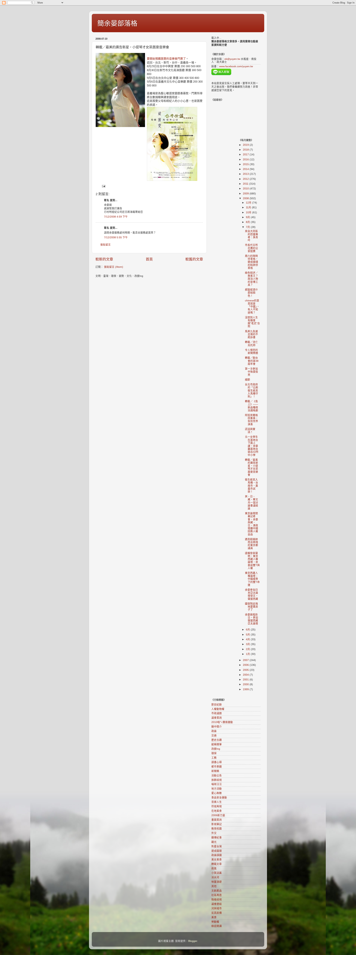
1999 (246, 689)
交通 (214, 735)
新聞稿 (215, 771)
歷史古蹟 (216, 740)
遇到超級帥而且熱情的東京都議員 (251, 544)
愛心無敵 (216, 793)
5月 (248, 634)
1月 (248, 654)
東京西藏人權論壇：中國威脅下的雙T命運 (252, 579)
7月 (248, 227)
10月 (249, 212)
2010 (246, 188)
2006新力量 (218, 815)
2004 (246, 674)
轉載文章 (216, 864)
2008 (246, 198)
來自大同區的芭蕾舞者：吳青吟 (251, 236)
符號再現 (216, 806)
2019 (246, 144)
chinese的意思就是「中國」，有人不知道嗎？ (252, 306)
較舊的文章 (194, 259)
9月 (248, 217)
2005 (246, 670)
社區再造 (216, 895)
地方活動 (216, 788)
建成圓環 (216, 850)
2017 (246, 154)
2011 (246, 183)
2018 (246, 149)
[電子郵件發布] (103, 186)
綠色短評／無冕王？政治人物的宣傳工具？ (251, 278)
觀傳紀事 (216, 837)
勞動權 (215, 921)
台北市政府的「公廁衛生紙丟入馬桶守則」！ (251, 390)
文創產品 (216, 890)
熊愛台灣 (216, 846)
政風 (214, 868)
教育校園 (216, 828)
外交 (214, 833)
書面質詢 (216, 819)
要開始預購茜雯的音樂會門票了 (166, 58)
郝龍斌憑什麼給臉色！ (251, 292)
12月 (249, 202)
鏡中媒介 (216, 726)
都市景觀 (216, 766)
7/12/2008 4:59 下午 (116, 216)
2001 (246, 679)
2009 (246, 193)
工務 (214, 757)
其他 (214, 886)
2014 (246, 169)
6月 (248, 629)
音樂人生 (216, 802)
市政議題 (216, 713)
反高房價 (216, 912)
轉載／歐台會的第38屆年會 (251, 360)
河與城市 (216, 908)
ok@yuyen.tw (232, 59)
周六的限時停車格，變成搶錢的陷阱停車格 (251, 262)
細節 (247, 379)
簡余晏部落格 (117, 23)
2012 (246, 179)
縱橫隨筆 (216, 744)
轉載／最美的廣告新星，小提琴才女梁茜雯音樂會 (251, 467)
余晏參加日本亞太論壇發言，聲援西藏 (251, 594)
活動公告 (216, 775)
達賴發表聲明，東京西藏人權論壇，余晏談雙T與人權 (252, 561)
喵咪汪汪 (216, 784)
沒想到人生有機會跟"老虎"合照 (252, 322)
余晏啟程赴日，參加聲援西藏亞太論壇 (251, 619)
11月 (249, 207)
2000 (246, 684)
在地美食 (216, 810)
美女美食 (216, 859)
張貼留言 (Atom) (113, 267)
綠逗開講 (216, 926)
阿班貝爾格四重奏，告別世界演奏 (251, 420)
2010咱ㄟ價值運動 (222, 722)
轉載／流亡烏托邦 (251, 343)
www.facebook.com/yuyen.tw (236, 66)
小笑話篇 (216, 872)
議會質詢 (216, 717)
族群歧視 (216, 780)
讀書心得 (216, 762)
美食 (214, 917)
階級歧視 (216, 899)
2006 (246, 665)
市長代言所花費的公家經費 (251, 248)
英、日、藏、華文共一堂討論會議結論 (251, 502)
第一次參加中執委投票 (251, 371)
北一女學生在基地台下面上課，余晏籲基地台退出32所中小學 (251, 445)
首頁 (149, 259)
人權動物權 (217, 709)
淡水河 (215, 877)
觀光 (214, 842)
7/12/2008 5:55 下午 (116, 237)
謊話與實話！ (250, 430)
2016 (246, 159)
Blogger (192, 941)
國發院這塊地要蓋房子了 (251, 606)
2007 (246, 660)
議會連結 (216, 904)
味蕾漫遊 (216, 881)
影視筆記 (216, 824)
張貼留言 (105, 244)
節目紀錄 (216, 704)
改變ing (215, 748)
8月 (248, 222)
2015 (246, 164)
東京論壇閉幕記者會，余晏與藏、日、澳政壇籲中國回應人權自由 (251, 524)
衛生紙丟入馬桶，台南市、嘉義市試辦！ (251, 485)
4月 (248, 639)
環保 (214, 753)
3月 (248, 644)
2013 (246, 174)
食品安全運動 (219, 797)
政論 (214, 731)
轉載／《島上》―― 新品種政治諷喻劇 (251, 406)
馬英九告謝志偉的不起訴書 (251, 334)
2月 (248, 649)
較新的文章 (104, 259)
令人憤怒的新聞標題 (251, 351)
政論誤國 (216, 855)
